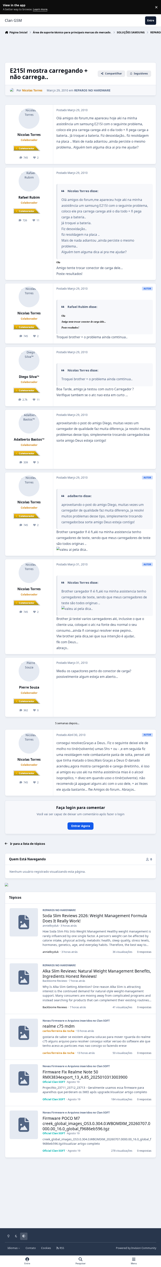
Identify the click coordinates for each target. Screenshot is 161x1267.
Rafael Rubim (29, 197)
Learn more (8, 7)
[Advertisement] (81, 47)
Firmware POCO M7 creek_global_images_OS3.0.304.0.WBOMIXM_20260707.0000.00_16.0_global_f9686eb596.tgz (96, 1124)
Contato (31, 1248)
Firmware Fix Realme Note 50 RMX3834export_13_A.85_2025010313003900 (85, 1074)
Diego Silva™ (29, 377)
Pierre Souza (29, 687)
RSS (61, 1248)
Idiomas (13, 1248)
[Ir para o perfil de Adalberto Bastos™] (29, 423)
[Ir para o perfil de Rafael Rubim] (29, 181)
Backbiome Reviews (55, 981)
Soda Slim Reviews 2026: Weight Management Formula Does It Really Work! (95, 918)
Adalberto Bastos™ (29, 439)
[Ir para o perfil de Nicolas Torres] (12, 90)
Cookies (46, 1248)
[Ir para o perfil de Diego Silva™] (29, 360)
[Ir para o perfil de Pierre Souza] (29, 671)
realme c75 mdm (59, 1026)
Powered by (136, 1248)
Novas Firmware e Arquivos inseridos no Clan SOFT (76, 1020)
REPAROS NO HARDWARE (92, 90)
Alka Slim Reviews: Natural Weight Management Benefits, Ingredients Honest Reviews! (97, 973)
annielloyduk (51, 925)
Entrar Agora (80, 826)
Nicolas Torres (29, 135)
